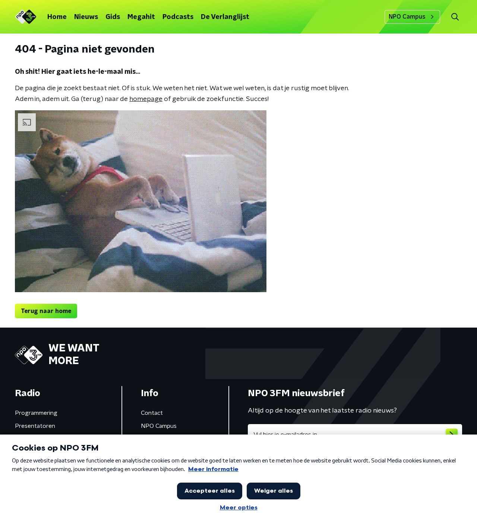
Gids (112, 17)
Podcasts (177, 17)
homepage (145, 99)
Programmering (36, 413)
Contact (152, 413)
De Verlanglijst (225, 17)
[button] (455, 17)
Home (57, 17)
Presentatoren (35, 426)
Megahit (141, 17)
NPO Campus (407, 17)
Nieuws (86, 17)
